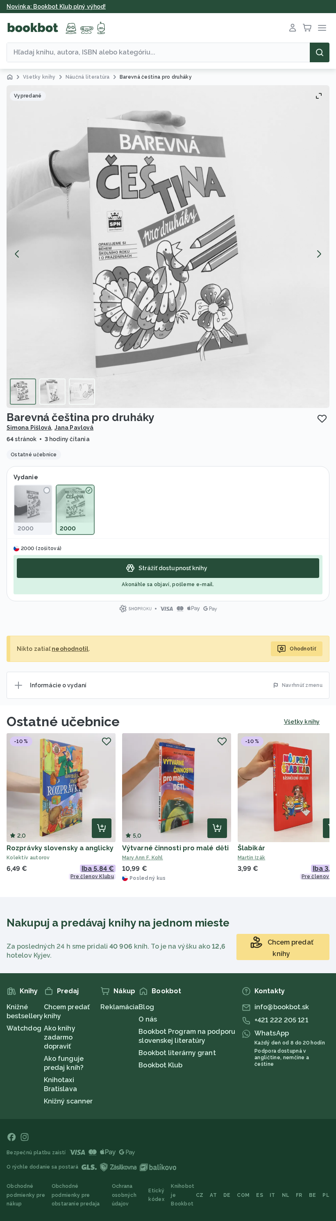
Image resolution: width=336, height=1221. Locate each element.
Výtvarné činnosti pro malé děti (175, 848)
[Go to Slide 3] (82, 391)
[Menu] (322, 27)
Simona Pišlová (29, 427)
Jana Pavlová (73, 427)
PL (325, 1195)
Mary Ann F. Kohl (142, 858)
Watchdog (24, 1028)
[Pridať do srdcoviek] (322, 418)
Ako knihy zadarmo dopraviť (59, 1037)
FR (299, 1195)
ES (259, 1195)
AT (213, 1195)
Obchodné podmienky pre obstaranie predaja (76, 1195)
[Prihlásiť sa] (292, 27)
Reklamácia (119, 1007)
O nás (147, 1019)
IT (272, 1195)
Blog (146, 1007)
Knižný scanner (68, 1101)
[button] (168, 246)
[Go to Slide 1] (23, 391)
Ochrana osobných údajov (124, 1195)
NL (286, 1195)
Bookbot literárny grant (177, 1053)
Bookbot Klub (160, 1065)
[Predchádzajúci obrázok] (17, 254)
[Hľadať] (319, 52)
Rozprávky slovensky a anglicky (60, 848)
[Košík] (307, 27)
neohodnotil (70, 649)
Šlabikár (251, 848)
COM (243, 1195)
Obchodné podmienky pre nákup (26, 1195)
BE (312, 1195)
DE (227, 1195)
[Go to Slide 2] (52, 391)
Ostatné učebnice (63, 721)
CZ (200, 1195)
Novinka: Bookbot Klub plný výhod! (56, 6)
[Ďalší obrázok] (318, 254)
